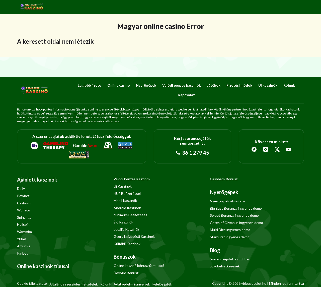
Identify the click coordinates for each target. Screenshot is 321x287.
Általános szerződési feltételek (73, 284)
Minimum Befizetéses (130, 215)
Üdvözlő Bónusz (126, 273)
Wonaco (23, 210)
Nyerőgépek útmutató (227, 201)
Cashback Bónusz (223, 179)
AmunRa (23, 246)
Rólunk (289, 85)
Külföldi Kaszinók (127, 244)
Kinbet (22, 253)
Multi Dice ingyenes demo (230, 229)
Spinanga (24, 217)
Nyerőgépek (146, 85)
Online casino (118, 85)
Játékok (213, 85)
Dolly (21, 188)
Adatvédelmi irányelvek (132, 284)
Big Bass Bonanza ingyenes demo (236, 208)
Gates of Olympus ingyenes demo (236, 222)
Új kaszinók (267, 85)
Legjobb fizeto (89, 85)
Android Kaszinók (127, 208)
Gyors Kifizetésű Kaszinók (134, 236)
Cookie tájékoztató (32, 283)
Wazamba (24, 231)
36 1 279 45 (195, 153)
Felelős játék (162, 284)
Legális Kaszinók (126, 229)
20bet (22, 239)
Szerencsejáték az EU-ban (230, 259)
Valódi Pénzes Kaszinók (132, 179)
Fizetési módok (239, 85)
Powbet (23, 196)
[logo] (32, 7)
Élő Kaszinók (123, 222)
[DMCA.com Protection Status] (125, 146)
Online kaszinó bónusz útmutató (139, 265)
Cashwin (24, 203)
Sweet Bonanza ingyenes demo (234, 215)
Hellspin (23, 224)
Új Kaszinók (123, 186)
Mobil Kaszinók (125, 200)
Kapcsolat (186, 95)
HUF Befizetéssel (127, 193)
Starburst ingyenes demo (230, 237)
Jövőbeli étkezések (225, 266)
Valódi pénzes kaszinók (181, 85)
